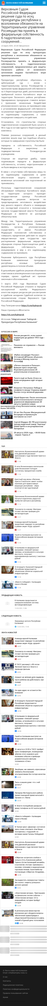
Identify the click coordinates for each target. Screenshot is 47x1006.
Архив (5, 997)
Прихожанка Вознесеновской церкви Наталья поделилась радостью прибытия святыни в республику (29, 498)
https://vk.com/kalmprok (12, 314)
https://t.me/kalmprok (31, 305)
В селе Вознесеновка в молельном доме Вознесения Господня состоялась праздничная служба (29, 468)
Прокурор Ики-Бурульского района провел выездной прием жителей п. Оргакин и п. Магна (29, 795)
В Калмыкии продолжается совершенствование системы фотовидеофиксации (27, 602)
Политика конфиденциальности (16, 989)
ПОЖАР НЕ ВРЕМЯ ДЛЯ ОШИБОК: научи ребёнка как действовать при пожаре (29, 679)
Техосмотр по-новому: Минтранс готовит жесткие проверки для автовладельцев (28, 511)
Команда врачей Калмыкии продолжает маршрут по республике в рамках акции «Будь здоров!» (29, 524)
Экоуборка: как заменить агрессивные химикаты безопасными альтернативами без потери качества (30, 771)
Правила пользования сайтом (15, 993)
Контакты (7, 981)
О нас (5, 977)
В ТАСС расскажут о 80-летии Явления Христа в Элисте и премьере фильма (27, 666)
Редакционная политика (13, 985)
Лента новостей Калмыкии (14, 1001)
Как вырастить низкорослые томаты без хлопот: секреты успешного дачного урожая (29, 882)
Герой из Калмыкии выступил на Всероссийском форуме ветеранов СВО (29, 537)
